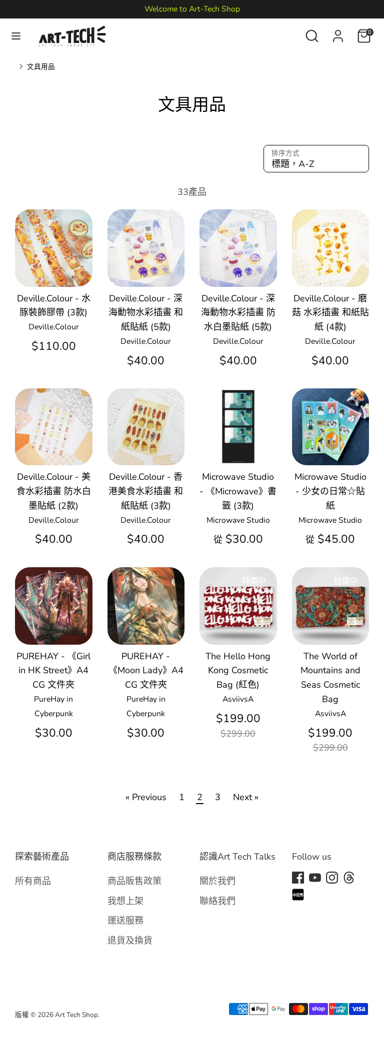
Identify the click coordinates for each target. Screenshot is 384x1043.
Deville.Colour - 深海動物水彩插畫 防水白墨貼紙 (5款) (238, 312)
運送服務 (126, 920)
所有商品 (33, 881)
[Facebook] (298, 878)
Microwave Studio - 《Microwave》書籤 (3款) (238, 491)
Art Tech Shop (76, 1015)
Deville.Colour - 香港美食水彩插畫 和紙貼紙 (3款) (145, 491)
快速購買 (54, 269)
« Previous (146, 797)
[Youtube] (315, 878)
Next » (245, 797)
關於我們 (218, 881)
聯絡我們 (218, 901)
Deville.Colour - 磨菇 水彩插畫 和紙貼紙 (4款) (330, 312)
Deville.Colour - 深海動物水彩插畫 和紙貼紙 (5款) (145, 312)
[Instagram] (332, 878)
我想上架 (126, 901)
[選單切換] (16, 36)
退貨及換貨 (130, 940)
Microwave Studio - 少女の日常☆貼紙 (330, 491)
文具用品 (41, 66)
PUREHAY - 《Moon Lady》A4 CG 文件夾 (146, 670)
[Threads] (349, 878)
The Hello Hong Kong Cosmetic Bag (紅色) (238, 670)
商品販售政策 (135, 881)
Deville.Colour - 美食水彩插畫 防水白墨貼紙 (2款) (53, 491)
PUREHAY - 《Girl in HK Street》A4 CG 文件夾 (53, 670)
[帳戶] (338, 33)
